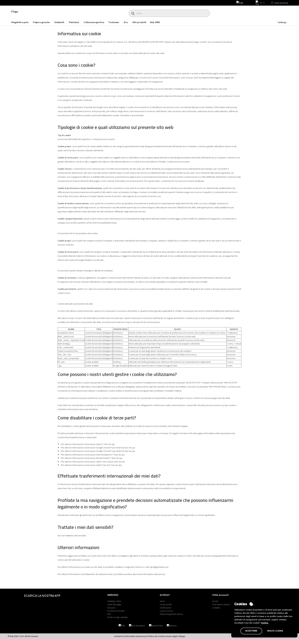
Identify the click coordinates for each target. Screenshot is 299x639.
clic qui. (112, 444)
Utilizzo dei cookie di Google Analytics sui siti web (81, 260)
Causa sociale (166, 604)
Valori (162, 601)
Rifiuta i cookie (275, 631)
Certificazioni (165, 608)
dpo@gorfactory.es (159, 567)
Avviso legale (172, 636)
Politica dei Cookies (156, 636)
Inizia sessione (281, 2)
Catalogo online (114, 601)
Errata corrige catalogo (117, 617)
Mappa (182, 636)
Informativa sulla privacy (154, 574)
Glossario (111, 608)
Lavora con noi (166, 611)
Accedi (215, 601)
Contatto (216, 608)
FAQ (109, 614)
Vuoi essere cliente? (221, 604)
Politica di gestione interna (171, 614)
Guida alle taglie (114, 604)
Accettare (251, 631)
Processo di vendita (115, 611)
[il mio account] (272, 3)
